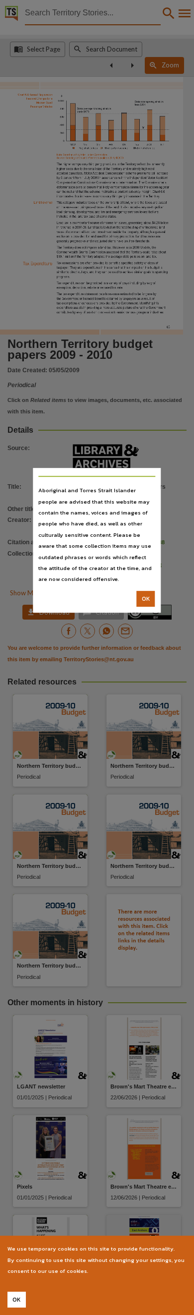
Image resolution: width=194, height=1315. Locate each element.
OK (146, 598)
